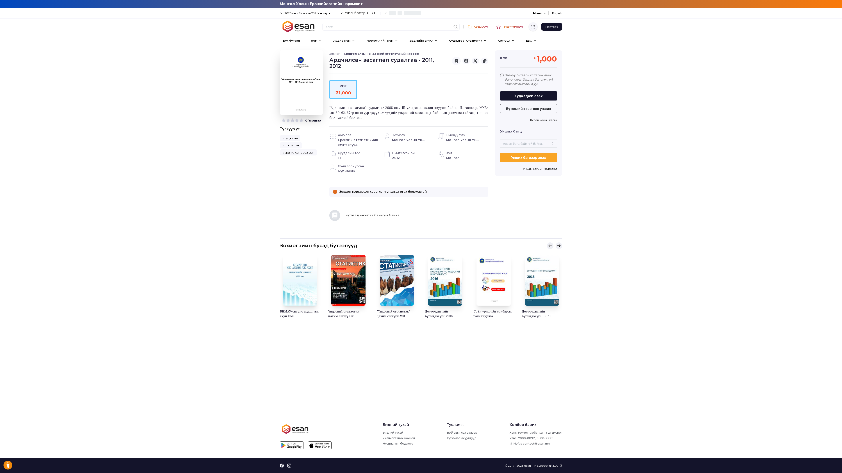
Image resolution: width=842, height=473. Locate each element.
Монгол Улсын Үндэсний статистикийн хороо (381, 53)
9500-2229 (545, 438)
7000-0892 (526, 438)
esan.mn (530, 465)
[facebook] (466, 61)
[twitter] (475, 61)
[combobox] (528, 143)
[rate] (284, 120)
